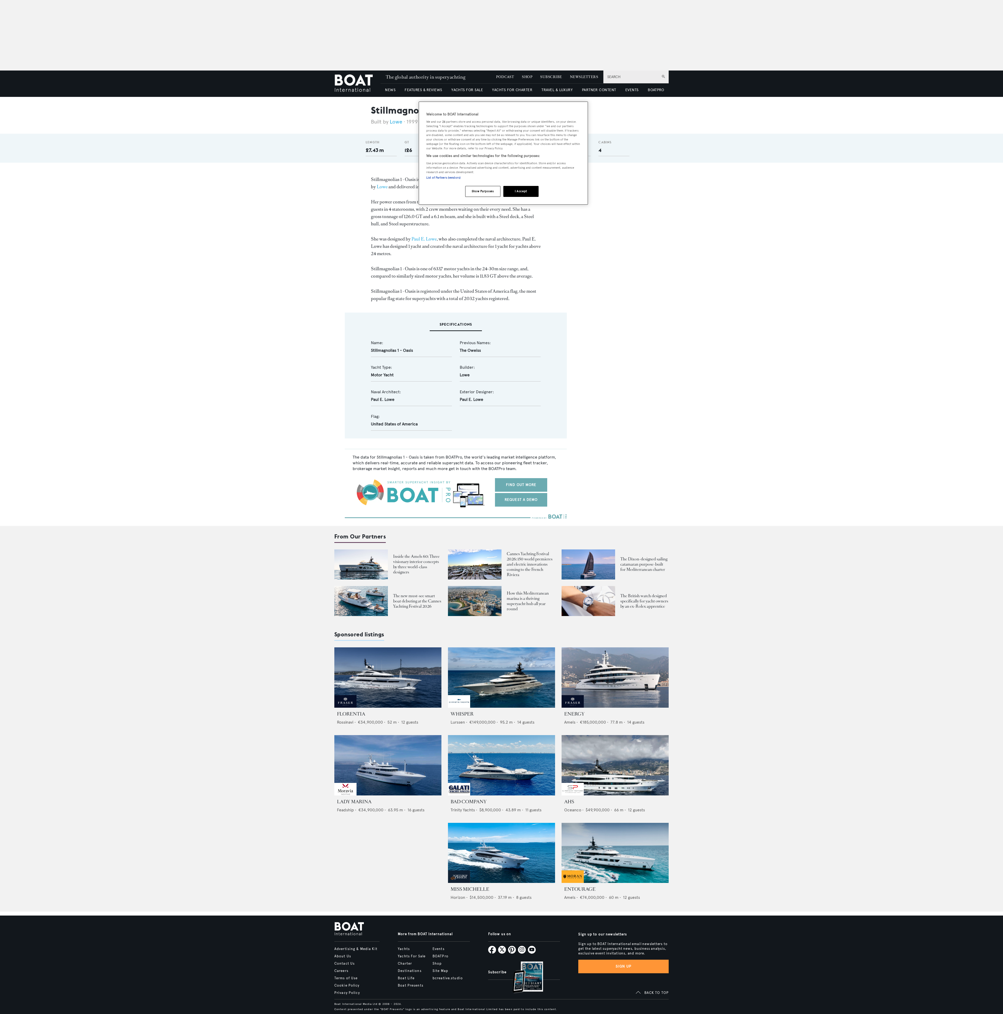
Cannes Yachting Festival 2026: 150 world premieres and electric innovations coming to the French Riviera (529, 564)
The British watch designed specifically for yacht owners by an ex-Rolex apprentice (644, 601)
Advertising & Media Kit (355, 949)
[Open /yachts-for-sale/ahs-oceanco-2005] (615, 765)
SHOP (527, 77)
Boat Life (406, 978)
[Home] (357, 84)
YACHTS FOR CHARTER (512, 90)
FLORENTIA (351, 714)
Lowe (396, 122)
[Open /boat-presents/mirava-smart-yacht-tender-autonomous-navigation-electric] (361, 601)
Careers (341, 971)
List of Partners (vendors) (443, 177)
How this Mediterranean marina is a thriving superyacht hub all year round (528, 601)
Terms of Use (346, 978)
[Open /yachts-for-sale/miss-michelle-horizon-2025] (501, 853)
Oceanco (572, 809)
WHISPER (462, 714)
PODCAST (505, 77)
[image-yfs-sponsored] (345, 706)
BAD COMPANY (469, 802)
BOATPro (440, 956)
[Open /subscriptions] (523, 978)
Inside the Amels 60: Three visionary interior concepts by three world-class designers (416, 564)
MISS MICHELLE (470, 889)
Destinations (409, 971)
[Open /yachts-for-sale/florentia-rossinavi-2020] (387, 677)
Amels (569, 722)
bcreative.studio (448, 978)
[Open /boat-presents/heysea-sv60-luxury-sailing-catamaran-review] (588, 564)
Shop (437, 964)
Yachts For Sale (411, 956)
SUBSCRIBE (551, 77)
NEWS (390, 90)
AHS (569, 802)
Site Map (440, 971)
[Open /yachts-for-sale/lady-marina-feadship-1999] (387, 765)
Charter (405, 964)
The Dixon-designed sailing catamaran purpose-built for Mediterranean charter (643, 564)
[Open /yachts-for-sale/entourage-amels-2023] (615, 853)
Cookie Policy (347, 985)
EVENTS (632, 90)
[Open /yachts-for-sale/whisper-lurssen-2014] (501, 677)
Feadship (345, 809)
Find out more (521, 485)
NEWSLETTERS (584, 77)
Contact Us (344, 964)
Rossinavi (345, 722)
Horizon (458, 897)
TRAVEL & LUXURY (557, 90)
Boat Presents (410, 985)
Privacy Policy (347, 993)
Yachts (404, 949)
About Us (342, 956)
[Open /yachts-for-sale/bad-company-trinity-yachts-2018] (501, 765)
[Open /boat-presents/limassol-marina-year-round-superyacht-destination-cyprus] (474, 601)
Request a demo (521, 499)
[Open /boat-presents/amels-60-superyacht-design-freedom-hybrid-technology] (361, 564)
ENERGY (574, 714)
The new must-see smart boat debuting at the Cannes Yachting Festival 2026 (417, 601)
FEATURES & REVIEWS (423, 90)
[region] (503, 153)
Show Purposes (483, 191)
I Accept (521, 191)
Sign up (623, 966)
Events (439, 949)
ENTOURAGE (580, 889)
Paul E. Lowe (424, 239)
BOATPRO (656, 90)
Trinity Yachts (463, 809)
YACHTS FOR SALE (467, 90)
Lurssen (458, 722)
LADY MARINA (354, 802)
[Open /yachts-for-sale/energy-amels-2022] (615, 677)
